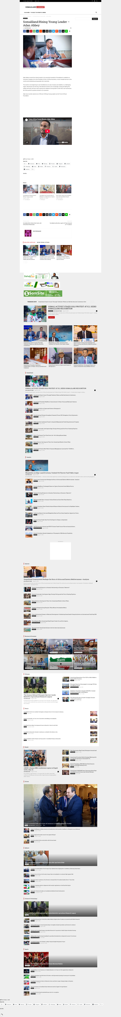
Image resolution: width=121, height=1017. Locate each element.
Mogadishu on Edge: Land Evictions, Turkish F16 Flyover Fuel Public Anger (59, 343)
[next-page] (26, 262)
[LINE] (66, 31)
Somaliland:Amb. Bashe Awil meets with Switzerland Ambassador (32, 223)
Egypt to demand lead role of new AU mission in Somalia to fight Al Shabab (48, 823)
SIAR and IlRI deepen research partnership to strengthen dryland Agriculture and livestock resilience (53, 924)
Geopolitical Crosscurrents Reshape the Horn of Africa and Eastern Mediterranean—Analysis (85, 344)
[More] (69, 31)
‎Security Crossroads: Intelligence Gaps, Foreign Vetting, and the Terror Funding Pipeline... (56, 428)
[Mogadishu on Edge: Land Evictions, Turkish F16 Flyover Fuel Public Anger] (60, 333)
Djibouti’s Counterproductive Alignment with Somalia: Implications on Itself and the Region (51, 885)
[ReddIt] (40, 31)
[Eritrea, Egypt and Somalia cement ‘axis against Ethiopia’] (26, 836)
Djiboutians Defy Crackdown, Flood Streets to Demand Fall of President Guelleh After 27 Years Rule (52, 879)
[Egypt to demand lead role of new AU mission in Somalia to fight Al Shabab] (60, 805)
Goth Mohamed (27, 28)
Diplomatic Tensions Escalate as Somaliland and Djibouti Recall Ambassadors (48, 891)
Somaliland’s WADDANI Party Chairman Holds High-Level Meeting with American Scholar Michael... (83, 771)
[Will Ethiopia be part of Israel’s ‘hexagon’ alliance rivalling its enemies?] (65, 699)
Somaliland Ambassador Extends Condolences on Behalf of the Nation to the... (41, 732)
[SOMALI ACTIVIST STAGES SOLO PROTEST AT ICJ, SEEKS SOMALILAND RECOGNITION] (30, 250)
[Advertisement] (72, 7)
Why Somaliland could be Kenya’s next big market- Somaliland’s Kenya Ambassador (42, 738)
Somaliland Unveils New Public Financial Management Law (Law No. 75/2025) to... (54, 448)
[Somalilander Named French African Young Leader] (30, 189)
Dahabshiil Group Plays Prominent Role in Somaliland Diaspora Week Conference (35, 665)
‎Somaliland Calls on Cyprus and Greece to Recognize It (47, 408)
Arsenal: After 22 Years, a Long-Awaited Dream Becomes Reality (44, 964)
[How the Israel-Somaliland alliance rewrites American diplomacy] (27, 629)
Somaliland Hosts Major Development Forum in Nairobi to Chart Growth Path (41, 725)
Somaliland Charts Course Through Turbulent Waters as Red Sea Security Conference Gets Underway (47, 258)
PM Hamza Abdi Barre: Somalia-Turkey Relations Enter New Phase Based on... (53, 499)
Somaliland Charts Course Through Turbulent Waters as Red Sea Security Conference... (33, 344)
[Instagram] (94, 1)
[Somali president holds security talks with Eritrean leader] (26, 842)
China (35, 521)
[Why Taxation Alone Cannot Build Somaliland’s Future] (60, 662)
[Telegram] (53, 31)
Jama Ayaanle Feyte (58, 310)
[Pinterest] (31, 31)
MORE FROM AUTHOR (43, 242)
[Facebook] (92, 1)
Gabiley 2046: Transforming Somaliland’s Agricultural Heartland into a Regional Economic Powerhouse (53, 936)
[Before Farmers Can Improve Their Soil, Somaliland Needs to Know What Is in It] (28, 443)
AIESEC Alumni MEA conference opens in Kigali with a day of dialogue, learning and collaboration (35, 649)
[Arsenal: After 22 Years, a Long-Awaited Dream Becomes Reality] (60, 959)
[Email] (43, 31)
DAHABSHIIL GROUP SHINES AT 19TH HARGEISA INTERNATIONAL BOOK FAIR (85, 665)
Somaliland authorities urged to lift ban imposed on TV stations (61, 223)
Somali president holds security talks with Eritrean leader (43, 840)
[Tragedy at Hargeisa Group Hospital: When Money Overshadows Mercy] (27, 609)
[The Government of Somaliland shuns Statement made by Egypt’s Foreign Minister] (26, 988)
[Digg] (63, 31)
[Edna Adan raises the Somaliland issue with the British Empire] (63, 189)
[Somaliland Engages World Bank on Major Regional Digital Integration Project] (26, 943)
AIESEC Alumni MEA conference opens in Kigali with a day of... (41, 769)
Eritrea (26, 825)
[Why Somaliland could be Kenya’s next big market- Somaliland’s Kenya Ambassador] (93, 740)
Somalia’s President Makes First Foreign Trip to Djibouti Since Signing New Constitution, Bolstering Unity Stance (55, 868)
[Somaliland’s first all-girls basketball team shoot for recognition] (26, 993)
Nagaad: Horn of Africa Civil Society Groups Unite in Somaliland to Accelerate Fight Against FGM (52, 874)
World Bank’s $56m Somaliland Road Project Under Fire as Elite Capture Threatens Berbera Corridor (85, 649)
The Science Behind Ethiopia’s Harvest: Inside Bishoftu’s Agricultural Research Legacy (40, 696)
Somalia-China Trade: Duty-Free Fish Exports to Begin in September (50, 519)
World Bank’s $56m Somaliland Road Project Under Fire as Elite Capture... (50, 621)
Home (24, 16)
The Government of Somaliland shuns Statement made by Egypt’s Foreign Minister (49, 986)
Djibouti (26, 864)
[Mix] (56, 31)
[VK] (60, 31)
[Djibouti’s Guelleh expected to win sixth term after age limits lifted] (60, 858)
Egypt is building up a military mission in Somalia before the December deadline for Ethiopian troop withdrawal (55, 829)
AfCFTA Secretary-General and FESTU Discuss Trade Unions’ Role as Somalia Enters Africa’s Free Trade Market (60, 649)
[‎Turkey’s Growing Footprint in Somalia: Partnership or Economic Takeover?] (28, 494)
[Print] (47, 31)
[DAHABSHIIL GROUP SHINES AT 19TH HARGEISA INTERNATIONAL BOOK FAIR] (85, 662)
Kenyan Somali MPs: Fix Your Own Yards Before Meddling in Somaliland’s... (40, 718)
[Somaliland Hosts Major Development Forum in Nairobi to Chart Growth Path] (93, 727)
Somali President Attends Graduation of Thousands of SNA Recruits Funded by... (53, 533)
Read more (51, 317)
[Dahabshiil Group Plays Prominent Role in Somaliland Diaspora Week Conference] (36, 662)
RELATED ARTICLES (29, 242)
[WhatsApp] (34, 31)
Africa (26, 652)
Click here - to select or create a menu (35, 12)
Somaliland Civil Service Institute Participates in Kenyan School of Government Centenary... (44, 711)
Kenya (25, 713)
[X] (97, 1)
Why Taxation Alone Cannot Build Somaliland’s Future (66, 666)
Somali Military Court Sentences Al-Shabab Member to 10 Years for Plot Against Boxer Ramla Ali (52, 970)
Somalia (50, 340)
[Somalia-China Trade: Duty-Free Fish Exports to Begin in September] (28, 521)
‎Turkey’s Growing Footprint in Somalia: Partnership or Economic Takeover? (52, 493)
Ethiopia (25, 692)
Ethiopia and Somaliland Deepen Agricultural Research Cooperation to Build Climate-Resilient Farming (53, 930)
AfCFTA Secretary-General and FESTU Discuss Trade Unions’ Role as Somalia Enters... (55, 526)
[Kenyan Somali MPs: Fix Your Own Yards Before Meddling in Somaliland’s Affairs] (93, 720)
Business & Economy (37, 528)
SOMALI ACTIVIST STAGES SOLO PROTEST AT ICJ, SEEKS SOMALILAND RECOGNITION (29, 258)
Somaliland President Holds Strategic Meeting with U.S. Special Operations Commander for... (83, 758)
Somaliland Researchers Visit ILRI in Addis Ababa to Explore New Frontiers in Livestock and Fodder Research (55, 919)
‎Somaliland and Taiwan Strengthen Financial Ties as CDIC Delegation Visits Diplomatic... (56, 415)
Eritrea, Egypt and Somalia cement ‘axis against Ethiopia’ (43, 834)
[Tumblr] (50, 31)
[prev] (91, 302)
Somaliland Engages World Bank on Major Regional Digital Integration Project (48, 941)
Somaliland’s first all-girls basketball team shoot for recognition (45, 992)
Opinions (76, 340)
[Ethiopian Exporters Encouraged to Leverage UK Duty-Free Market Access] (65, 685)
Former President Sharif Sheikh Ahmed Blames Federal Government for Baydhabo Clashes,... (57, 506)
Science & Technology (35, 926)
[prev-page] (24, 262)
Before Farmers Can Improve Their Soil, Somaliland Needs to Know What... (52, 442)
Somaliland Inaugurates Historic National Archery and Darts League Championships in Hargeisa (52, 981)
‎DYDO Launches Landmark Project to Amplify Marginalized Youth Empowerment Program (56, 422)
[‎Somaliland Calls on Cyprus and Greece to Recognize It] (60, 356)
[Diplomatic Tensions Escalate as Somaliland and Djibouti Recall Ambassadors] (26, 892)
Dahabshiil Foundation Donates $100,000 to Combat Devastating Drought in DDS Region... (82, 691)
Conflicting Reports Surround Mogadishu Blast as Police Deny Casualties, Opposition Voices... (56, 513)
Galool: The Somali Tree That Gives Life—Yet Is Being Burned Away (50, 435)
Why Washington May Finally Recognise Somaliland (83, 750)
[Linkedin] (37, 31)
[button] (96, 12)
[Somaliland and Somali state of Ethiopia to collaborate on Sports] (47, 189)
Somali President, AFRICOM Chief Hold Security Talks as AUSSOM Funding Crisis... (82, 764)
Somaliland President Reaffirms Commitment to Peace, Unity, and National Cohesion (63, 258)
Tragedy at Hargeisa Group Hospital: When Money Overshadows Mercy (49, 607)
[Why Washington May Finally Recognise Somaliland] (65, 752)
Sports (32, 988)
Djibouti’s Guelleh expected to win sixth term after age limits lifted (44, 862)
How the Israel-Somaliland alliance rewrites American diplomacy (48, 627)
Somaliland (29, 16)
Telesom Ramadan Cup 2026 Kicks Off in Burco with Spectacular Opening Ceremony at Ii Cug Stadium (53, 975)
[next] (93, 302)
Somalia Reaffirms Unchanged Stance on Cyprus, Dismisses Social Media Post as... (84, 365)
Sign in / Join (37, 0)
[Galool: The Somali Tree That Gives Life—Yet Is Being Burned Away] (28, 437)
